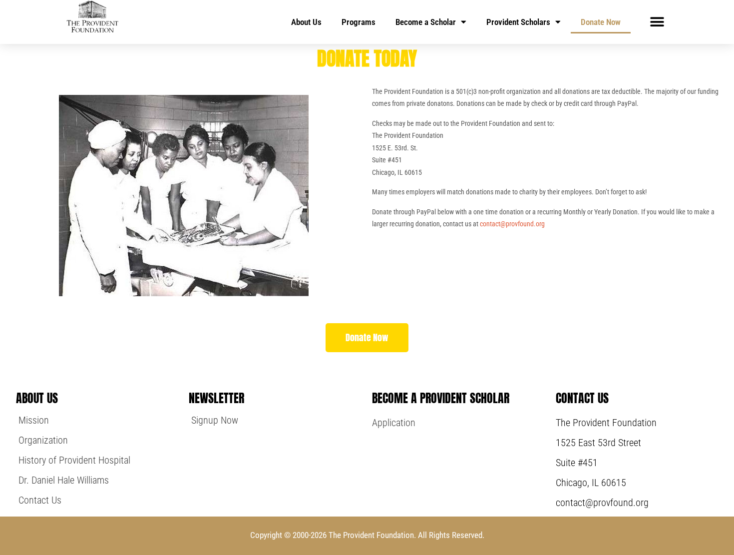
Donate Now (601, 22)
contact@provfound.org (512, 224)
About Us (306, 22)
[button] (657, 21)
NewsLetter (216, 398)
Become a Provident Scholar (440, 398)
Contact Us (582, 398)
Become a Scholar (425, 22)
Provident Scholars (518, 22)
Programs (358, 22)
